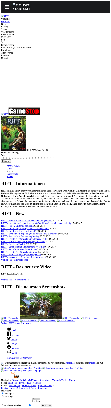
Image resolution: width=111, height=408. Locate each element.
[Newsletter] (36, 401)
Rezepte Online (29, 385)
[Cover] (5, 16)
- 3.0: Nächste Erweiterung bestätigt (20, 236)
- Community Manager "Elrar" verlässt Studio (25, 228)
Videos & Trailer (59, 380)
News (9, 168)
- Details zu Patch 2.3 (14, 244)
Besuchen (5, 21)
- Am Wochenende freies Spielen (19, 249)
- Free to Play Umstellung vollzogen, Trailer (24, 239)
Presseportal (14, 385)
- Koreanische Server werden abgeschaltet (23, 257)
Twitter (22, 383)
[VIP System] (62, 368)
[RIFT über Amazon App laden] (5, 114)
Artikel (23, 380)
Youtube (37, 383)
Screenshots (12, 174)
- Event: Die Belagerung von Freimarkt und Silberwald (29, 233)
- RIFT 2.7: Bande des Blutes (17, 226)
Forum (72, 380)
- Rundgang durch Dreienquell (18, 231)
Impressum (43, 388)
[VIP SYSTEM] (21, 368)
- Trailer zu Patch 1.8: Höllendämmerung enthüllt (26, 220)
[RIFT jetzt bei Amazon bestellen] (24, 114)
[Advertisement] (55, 81)
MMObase (33, 380)
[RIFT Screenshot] (10, 318)
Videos (10, 176)
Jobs (12, 388)
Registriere (70, 363)
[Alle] (36, 399)
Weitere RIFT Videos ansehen (15, 279)
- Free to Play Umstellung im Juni (19, 252)
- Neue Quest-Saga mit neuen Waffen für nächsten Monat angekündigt (36, 223)
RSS (29, 383)
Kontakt (5, 388)
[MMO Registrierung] (21, 370)
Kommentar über (19, 358)
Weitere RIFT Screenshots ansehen (17, 323)
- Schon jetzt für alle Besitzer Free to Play (23, 246)
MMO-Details (13, 166)
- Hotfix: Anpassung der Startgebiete (21, 254)
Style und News (45, 385)
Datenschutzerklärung (26, 388)
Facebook (12, 383)
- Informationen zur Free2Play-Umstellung (23, 241)
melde (92, 363)
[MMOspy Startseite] (10, 377)
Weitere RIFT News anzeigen (14, 260)
